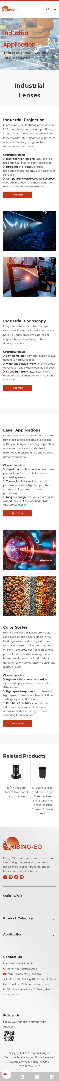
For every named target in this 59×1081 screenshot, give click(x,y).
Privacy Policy (29, 1062)
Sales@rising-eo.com (28, 974)
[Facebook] (5, 877)
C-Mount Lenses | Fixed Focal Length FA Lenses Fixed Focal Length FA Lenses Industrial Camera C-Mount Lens (42, 800)
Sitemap (15, 1062)
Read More (18, 194)
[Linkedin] (11, 877)
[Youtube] (16, 877)
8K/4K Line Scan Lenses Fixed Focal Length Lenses (16, 792)
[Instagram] (22, 877)
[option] (16, 779)
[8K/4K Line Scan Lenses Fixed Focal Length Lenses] (16, 772)
